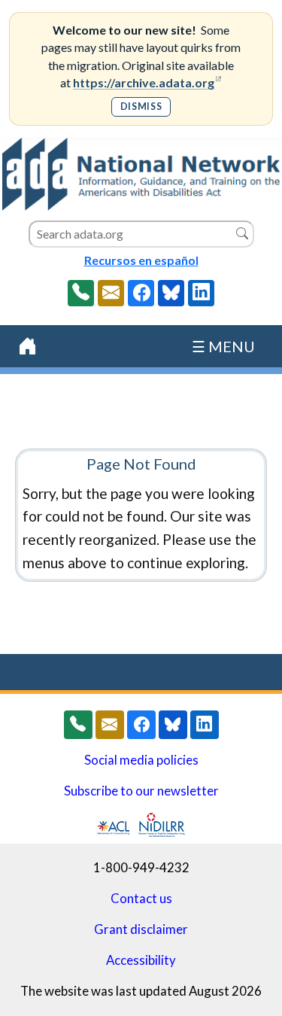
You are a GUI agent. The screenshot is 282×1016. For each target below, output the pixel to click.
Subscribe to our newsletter (141, 791)
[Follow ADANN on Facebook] (141, 293)
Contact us (141, 898)
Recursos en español (141, 260)
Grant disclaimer (141, 929)
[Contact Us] (111, 293)
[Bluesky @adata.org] (171, 293)
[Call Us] (81, 293)
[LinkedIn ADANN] (201, 293)
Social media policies (141, 760)
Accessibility (141, 960)
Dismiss (141, 106)
